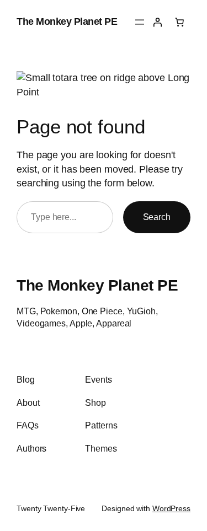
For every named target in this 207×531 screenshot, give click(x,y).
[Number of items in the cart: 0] (179, 22)
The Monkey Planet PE (67, 21)
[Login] (157, 22)
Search (157, 217)
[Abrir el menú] (139, 22)
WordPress (171, 508)
